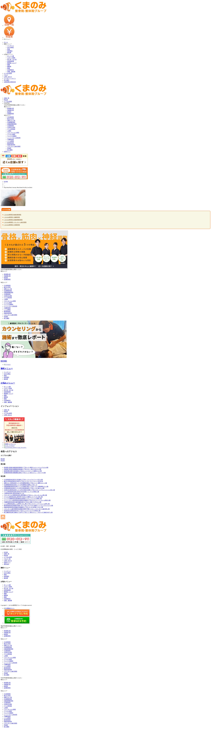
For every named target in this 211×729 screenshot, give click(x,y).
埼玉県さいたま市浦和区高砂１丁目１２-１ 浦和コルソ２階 (25, 483)
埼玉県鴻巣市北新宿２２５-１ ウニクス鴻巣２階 (23, 498)
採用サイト (7, 562)
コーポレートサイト (10, 78)
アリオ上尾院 (11, 134)
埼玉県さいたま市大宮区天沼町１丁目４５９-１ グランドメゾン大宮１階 (29, 490)
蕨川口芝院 (10, 118)
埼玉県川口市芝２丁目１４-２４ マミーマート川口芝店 (23, 481)
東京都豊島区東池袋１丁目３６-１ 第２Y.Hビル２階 (22, 469)
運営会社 (6, 564)
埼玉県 (3, 460)
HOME (6, 181)
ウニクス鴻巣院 (11, 136)
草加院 (9, 148)
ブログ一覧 (7, 559)
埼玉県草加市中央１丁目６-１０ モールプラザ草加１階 (22, 510)
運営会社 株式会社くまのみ (9, 603)
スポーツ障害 (11, 57)
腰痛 (8, 64)
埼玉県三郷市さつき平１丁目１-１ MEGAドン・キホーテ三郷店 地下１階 (28, 512)
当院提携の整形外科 (10, 82)
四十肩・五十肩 (11, 59)
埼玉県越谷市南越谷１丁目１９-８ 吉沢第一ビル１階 (23, 507)
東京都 (3, 459)
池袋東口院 (10, 110)
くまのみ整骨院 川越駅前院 (12, 217)
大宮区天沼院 (11, 127)
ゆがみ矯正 (10, 47)
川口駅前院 (10, 117)
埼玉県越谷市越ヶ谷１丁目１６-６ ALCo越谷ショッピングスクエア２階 (28, 505)
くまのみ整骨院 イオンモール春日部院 (15, 222)
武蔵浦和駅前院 (11, 124)
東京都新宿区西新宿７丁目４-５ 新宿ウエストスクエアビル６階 (26, 467)
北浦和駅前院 (11, 122)
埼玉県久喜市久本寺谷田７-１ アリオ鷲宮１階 (21, 491)
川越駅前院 (10, 139)
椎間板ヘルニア (11, 63)
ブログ (6, 75)
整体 (8, 49)
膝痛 (8, 68)
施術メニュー (7, 368)
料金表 (6, 411)
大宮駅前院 (10, 125)
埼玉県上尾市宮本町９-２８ (14, 493)
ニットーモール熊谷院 (13, 137)
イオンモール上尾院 (13, 132)
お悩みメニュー (8, 383)
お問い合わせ (8, 76)
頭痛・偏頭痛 (11, 71)
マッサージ (10, 45)
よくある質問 (8, 73)
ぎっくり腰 (10, 56)
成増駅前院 (10, 113)
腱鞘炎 (9, 66)
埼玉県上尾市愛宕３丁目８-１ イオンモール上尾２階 (25, 495)
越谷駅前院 (10, 143)
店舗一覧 (6, 410)
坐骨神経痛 (10, 61)
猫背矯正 (10, 51)
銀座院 (9, 112)
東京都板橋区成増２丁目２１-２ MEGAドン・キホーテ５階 (25, 472)
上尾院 (9, 131)
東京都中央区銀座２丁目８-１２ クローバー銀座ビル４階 (23, 471)
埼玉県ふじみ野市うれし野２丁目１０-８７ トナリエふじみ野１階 (27, 503)
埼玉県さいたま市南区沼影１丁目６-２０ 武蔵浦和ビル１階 (26, 486)
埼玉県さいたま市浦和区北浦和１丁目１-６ (20, 484)
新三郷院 (10, 150)
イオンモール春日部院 (13, 146)
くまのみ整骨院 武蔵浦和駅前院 (13, 219)
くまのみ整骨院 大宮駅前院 (12, 225)
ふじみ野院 (10, 141)
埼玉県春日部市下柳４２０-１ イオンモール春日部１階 (27, 509)
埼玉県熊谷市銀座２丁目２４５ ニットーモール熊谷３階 (27, 500)
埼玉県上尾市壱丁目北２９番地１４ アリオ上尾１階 (23, 497)
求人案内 (6, 80)
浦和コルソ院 (11, 120)
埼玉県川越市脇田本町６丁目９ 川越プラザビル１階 (22, 502)
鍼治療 (9, 52)
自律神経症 (10, 70)
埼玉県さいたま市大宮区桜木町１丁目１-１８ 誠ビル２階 (24, 488)
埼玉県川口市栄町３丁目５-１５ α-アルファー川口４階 (23, 479)
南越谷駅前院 (11, 144)
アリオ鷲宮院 (11, 129)
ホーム (6, 42)
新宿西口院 (10, 108)
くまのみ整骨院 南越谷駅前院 (12, 214)
